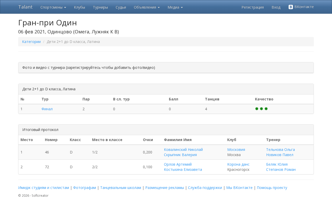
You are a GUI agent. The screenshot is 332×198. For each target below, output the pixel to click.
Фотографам (84, 187)
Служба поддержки (205, 187)
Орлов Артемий (178, 164)
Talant (25, 7)
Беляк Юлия (277, 164)
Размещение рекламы (164, 187)
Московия (236, 149)
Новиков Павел (279, 154)
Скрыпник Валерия (180, 154)
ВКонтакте (303, 6)
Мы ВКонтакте (239, 187)
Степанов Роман (281, 169)
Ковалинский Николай (183, 149)
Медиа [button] (174, 7)
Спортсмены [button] (52, 7)
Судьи (121, 7)
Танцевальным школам (120, 187)
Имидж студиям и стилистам (43, 187)
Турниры (100, 7)
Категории (31, 41)
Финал (47, 108)
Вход (276, 7)
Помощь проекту (272, 187)
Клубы (79, 7)
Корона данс (238, 164)
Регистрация (252, 7)
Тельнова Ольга (280, 149)
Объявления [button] (145, 7)
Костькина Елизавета (183, 169)
